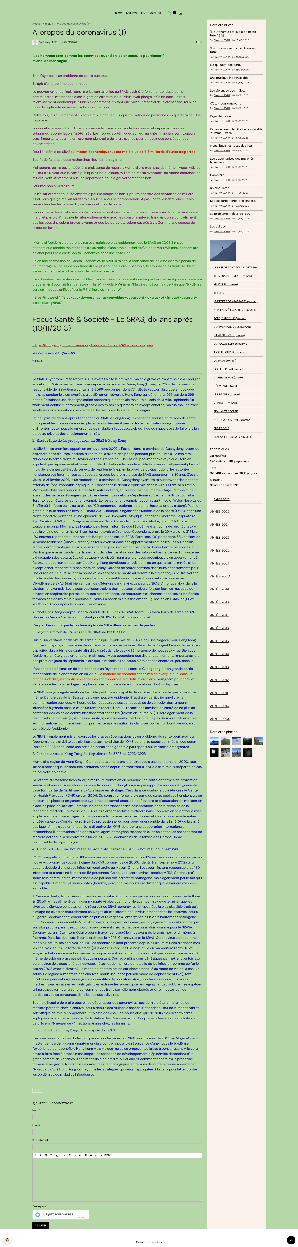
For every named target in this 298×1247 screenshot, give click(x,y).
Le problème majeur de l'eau (230, 214)
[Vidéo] (91, 1155)
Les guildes (218, 226)
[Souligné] (46, 1155)
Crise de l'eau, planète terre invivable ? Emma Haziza (236, 131)
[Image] (85, 1155)
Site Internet (40, 1140)
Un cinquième (219, 188)
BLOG (118, 13)
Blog (48, 23)
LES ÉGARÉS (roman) (227, 394)
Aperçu (107, 1155)
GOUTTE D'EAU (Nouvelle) (230, 369)
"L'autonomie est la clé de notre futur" (232, 50)
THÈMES (219, 293)
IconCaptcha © (82, 1218)
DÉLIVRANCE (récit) (226, 386)
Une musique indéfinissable (229, 78)
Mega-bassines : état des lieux (231, 146)
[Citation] (64, 1155)
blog (37, 1090)
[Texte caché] (80, 1155)
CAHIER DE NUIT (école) (228, 377)
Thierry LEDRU (50, 42)
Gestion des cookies (149, 1242)
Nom (35, 1110)
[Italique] (40, 1155)
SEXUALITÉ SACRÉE (226, 411)
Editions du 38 (151, 13)
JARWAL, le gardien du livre (230, 343)
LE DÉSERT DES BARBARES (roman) (235, 301)
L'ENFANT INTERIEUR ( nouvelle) (233, 437)
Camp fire (217, 175)
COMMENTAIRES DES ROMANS (232, 327)
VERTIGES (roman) (225, 403)
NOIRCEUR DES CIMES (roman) (232, 420)
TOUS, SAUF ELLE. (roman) (230, 318)
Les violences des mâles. (227, 90)
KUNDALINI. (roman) (226, 284)
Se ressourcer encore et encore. (233, 201)
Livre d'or (131, 13)
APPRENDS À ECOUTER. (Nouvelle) (235, 310)
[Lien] (75, 1155)
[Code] (96, 1155)
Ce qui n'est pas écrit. (225, 65)
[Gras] (35, 1155)
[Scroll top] (291, 1240)
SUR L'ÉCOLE (221, 428)
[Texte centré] (69, 1155)
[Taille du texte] (51, 1155)
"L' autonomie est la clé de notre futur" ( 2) (233, 33)
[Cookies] (7, 1240)
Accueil (37, 23)
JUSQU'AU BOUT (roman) (229, 335)
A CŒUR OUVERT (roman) (230, 352)
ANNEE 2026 (222, 499)
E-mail (36, 1125)
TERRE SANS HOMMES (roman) (233, 276)
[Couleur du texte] (58, 1155)
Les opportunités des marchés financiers (232, 160)
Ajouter (41, 1225)
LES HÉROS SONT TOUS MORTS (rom (236, 267)
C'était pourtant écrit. (225, 103)
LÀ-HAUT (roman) (225, 360)
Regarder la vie (220, 116)
